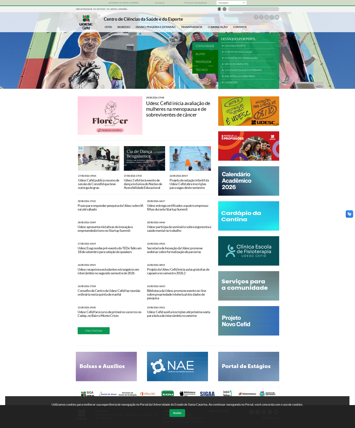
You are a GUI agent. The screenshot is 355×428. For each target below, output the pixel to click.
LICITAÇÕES (231, 82)
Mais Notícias (93, 330)
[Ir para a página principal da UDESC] (101, 8)
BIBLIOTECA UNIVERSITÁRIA (240, 76)
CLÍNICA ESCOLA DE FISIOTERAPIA (243, 70)
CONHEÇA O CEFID (235, 46)
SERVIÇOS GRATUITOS (236, 64)
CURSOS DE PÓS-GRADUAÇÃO (241, 58)
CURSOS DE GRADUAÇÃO (238, 52)
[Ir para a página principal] (86, 28)
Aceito (177, 412)
